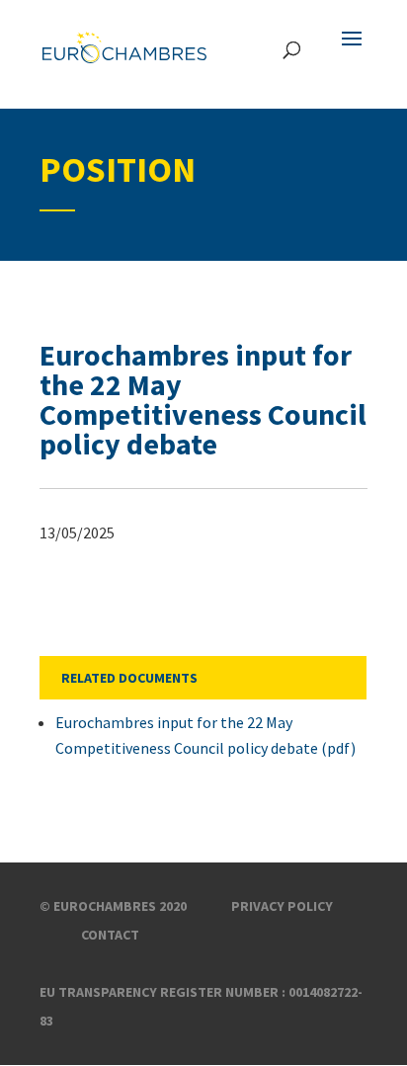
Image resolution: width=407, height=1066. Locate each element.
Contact (110, 934)
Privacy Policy (282, 906)
